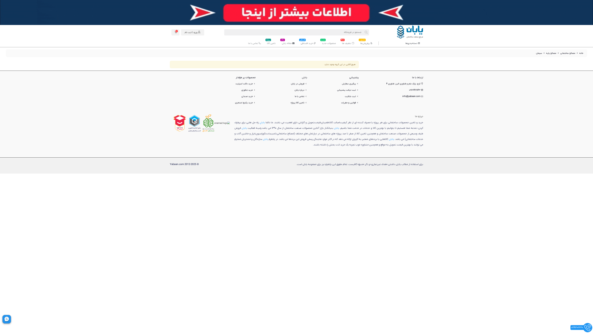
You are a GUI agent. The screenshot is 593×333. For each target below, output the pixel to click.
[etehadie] (194, 123)
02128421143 (414, 90)
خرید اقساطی (306, 42)
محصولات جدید (328, 42)
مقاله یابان (286, 42)
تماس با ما (253, 43)
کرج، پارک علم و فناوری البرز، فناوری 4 (403, 83)
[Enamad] (222, 123)
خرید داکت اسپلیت (244, 83)
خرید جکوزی (247, 90)
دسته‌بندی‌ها (411, 43)
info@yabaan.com (411, 96)
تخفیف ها (346, 42)
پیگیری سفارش (349, 83)
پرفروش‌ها (364, 42)
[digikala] (180, 123)
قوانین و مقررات (348, 102)
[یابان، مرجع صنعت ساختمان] (406, 32)
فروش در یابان (297, 83)
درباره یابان (299, 90)
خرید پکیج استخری (244, 102)
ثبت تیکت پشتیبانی (346, 90)
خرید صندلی (247, 96)
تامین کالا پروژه (297, 102)
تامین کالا (271, 42)
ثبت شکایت (350, 96)
